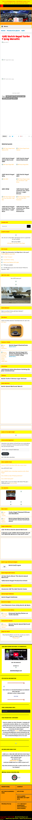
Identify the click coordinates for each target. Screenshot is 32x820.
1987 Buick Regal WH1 (22, 175)
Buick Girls (6, 312)
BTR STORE (20, 791)
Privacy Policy (6, 804)
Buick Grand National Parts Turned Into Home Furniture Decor (19, 520)
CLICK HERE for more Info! (8, 254)
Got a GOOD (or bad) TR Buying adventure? (11, 475)
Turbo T (15, 98)
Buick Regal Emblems (9, 597)
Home (3, 30)
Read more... (12, 346)
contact (17, 730)
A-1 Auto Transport (7, 257)
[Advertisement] (16, 117)
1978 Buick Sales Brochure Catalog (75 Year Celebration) (15, 370)
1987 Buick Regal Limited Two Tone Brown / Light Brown (22, 191)
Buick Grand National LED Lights (11, 262)
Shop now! (16, 637)
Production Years (13, 30)
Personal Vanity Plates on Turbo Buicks (18, 614)
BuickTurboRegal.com (21, 817)
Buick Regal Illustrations (18, 345)
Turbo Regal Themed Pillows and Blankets (19, 513)
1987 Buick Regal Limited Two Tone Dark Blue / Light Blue (8, 209)
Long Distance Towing (8, 259)
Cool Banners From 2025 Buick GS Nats (15, 605)
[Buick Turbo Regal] (16, 13)
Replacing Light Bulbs (12, 818)
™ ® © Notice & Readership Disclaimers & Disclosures (21, 806)
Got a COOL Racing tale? (7, 478)
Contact (20, 786)
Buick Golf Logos (15, 565)
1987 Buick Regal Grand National (22, 159)
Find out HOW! (13, 483)
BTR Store (3, 322)
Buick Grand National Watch (11, 386)
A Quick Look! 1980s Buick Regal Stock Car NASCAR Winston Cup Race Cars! (15, 533)
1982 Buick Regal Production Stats (14, 580)
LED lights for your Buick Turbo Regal (16, 243)
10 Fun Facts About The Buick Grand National (14, 576)
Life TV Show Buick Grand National (14, 529)
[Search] (29, 226)
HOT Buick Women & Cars (7, 792)
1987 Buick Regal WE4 (8, 175)
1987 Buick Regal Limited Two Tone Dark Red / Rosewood (22, 209)
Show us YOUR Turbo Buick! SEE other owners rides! (13, 465)
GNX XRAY (5, 189)
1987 (23, 30)
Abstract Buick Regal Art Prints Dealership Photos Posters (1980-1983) (18, 354)
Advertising (5, 786)
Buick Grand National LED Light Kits (23, 798)
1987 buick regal (20, 96)
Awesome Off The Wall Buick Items (14, 589)
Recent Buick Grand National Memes (19, 624)
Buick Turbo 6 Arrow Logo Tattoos (13, 378)
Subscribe (5, 453)
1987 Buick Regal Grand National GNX (8, 160)
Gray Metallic (7, 98)
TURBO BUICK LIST (14, 760)
